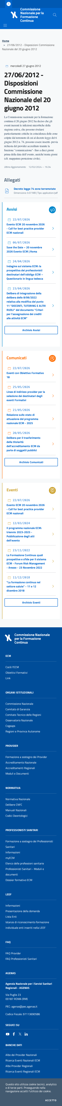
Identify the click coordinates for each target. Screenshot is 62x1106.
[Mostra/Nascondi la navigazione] (5, 25)
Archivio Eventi (31, 602)
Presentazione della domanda (23, 911)
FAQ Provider (13, 953)
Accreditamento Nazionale (21, 762)
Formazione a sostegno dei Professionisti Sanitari (29, 844)
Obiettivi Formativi (17, 673)
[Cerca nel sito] (55, 15)
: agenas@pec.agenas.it (21, 1006)
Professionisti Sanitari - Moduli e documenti (25, 872)
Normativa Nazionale (18, 799)
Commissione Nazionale (19, 704)
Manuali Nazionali (16, 810)
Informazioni (13, 852)
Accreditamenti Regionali (20, 768)
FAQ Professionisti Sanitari (21, 959)
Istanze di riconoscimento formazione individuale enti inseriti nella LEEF (27, 925)
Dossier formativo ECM (19, 880)
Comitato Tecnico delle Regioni (23, 715)
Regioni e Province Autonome (23, 731)
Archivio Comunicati (31, 462)
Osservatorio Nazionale (19, 720)
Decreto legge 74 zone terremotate (35, 189)
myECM (10, 858)
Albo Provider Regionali (19, 1066)
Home (5, 41)
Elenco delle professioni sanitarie (25, 863)
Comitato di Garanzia (18, 709)
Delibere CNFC (14, 805)
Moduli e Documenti (17, 773)
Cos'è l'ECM (12, 667)
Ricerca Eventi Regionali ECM (23, 1071)
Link (8, 678)
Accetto (50, 1100)
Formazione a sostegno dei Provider (26, 757)
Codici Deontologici (17, 816)
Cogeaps (10, 726)
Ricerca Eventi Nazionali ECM (23, 1060)
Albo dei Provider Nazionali (21, 1055)
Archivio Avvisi (31, 330)
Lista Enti (11, 917)
